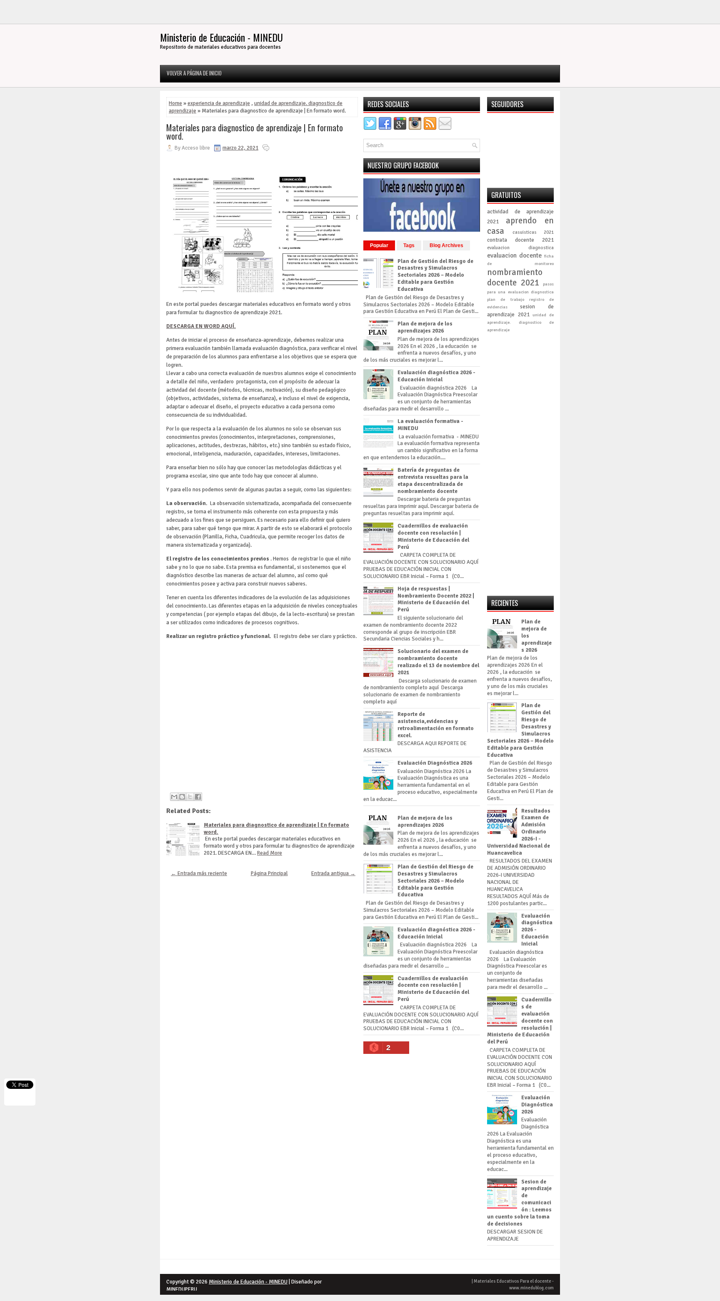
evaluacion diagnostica (520, 247)
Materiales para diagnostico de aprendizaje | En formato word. (254, 131)
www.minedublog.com (531, 1288)
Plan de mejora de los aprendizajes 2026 (425, 327)
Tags (409, 245)
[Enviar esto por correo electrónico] (174, 797)
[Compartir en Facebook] (198, 797)
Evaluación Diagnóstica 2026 (435, 763)
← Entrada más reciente (199, 873)
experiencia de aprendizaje (219, 103)
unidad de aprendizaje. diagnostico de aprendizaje (520, 322)
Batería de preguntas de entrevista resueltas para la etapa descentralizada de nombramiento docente (433, 481)
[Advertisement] (262, 712)
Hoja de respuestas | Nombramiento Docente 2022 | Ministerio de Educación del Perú (436, 599)
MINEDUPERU (181, 1289)
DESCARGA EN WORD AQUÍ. (201, 326)
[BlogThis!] (182, 797)
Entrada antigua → (333, 873)
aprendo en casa (520, 225)
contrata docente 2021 (520, 240)
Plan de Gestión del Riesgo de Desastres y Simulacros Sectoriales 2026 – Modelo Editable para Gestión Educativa (435, 275)
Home (175, 103)
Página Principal (269, 873)
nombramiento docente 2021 (514, 277)
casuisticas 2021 (533, 232)
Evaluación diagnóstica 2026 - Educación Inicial (436, 376)
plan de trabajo (505, 299)
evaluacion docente (514, 255)
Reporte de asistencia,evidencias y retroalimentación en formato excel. (436, 725)
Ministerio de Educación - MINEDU (221, 37)
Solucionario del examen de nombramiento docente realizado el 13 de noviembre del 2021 (438, 662)
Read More (269, 853)
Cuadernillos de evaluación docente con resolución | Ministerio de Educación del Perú (433, 536)
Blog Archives (446, 245)
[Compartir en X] (190, 797)
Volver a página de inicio (194, 73)
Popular (379, 245)
